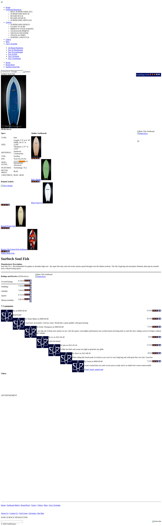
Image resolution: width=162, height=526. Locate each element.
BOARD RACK (16, 16)
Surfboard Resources (13, 10)
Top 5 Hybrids (13, 56)
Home (8, 7)
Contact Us (14, 513)
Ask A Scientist (11, 44)
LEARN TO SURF (17, 27)
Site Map (40, 513)
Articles (9, 22)
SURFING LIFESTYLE (19, 37)
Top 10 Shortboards (15, 50)
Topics (33, 505)
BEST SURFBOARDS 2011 (21, 12)
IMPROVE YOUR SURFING (22, 29)
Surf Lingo (23, 513)
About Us (4, 513)
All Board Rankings (15, 48)
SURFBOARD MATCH (19, 14)
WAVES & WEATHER (19, 33)
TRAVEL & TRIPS (17, 35)
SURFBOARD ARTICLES (21, 20)
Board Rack (10, 65)
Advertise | (33, 513)
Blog (7, 42)
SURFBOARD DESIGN (20, 25)
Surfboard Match (13, 505)
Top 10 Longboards (15, 52)
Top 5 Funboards (14, 59)
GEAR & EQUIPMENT (19, 31)
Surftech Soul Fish (13, 67)
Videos (8, 39)
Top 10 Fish (12, 54)
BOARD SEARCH (17, 18)
